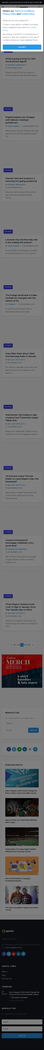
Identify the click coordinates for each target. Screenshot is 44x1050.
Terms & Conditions (24, 11)
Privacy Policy (9, 14)
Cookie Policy (27, 14)
